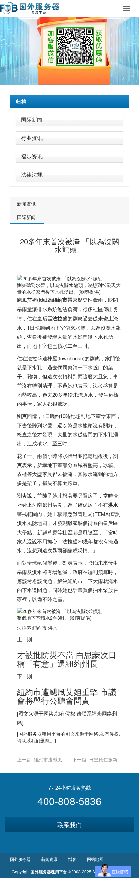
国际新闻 (32, 119)
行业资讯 (32, 138)
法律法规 (32, 174)
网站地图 (95, 859)
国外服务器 (30, 733)
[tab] (69, 101)
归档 (21, 101)
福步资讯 (32, 156)
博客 (72, 859)
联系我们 (69, 824)
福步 (97, 713)
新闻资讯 (26, 203)
